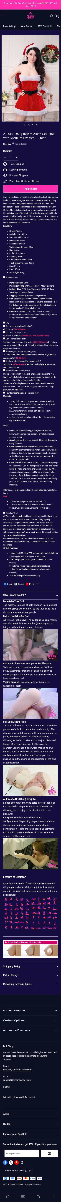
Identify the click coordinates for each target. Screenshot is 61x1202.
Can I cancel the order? (16, 339)
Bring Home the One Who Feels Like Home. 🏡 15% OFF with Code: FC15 (31, 4)
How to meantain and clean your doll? (22, 393)
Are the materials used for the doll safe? (23, 361)
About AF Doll (12, 513)
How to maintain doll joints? (18, 370)
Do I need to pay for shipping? (19, 326)
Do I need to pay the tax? (16, 332)
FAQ (7, 323)
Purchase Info (12, 277)
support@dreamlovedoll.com (17, 1069)
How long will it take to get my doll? (21, 351)
